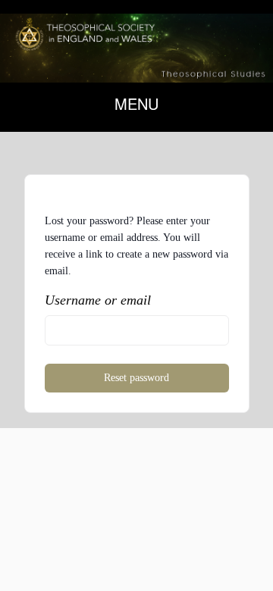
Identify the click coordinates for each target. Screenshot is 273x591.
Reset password (136, 377)
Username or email (98, 300)
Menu (136, 103)
